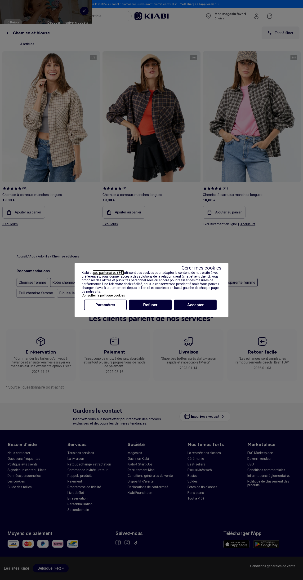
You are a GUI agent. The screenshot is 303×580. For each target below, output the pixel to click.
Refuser (150, 305)
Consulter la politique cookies (103, 295)
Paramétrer (105, 305)
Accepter (195, 305)
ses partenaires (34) (108, 273)
